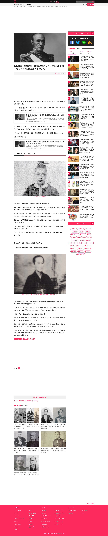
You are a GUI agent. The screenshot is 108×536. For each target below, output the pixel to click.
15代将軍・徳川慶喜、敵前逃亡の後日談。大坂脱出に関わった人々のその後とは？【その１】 (45, 142)
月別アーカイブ (59, 521)
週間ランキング (59, 524)
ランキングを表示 (80, 224)
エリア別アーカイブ (46, 521)
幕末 (17, 400)
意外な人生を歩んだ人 (24, 339)
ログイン (85, 4)
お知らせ (44, 513)
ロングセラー (75, 234)
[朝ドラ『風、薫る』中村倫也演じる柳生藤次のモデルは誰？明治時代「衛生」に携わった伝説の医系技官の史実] (73, 84)
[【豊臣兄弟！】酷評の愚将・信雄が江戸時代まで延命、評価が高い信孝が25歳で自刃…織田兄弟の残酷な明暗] (73, 150)
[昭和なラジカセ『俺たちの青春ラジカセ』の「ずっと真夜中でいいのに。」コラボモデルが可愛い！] (73, 109)
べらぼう (81, 240)
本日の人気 (44, 524)
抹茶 (85, 243)
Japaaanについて (60, 513)
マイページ (44, 518)
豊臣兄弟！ (74, 248)
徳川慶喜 (22, 400)
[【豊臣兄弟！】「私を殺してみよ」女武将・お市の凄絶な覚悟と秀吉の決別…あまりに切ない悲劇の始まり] (73, 134)
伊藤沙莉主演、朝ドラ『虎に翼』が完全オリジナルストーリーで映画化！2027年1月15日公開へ (86, 100)
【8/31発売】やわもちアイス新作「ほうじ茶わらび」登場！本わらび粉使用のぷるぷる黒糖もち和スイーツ (86, 158)
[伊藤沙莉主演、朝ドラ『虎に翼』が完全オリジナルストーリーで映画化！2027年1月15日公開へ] (73, 100)
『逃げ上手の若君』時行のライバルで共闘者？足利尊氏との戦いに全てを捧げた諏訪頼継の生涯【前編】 (86, 175)
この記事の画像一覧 (40, 397)
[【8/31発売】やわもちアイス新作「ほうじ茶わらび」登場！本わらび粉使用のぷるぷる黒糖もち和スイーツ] (73, 159)
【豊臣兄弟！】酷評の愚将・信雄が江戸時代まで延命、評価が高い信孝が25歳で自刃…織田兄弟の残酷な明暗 (86, 150)
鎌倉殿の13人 (81, 254)
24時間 (72, 52)
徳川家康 (79, 243)
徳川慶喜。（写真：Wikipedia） (40, 196)
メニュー (15, 1)
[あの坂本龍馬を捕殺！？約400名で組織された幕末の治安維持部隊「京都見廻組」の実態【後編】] (26, 439)
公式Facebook (72, 42)
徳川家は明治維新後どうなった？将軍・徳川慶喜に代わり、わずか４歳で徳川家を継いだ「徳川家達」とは (53, 426)
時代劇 (89, 237)
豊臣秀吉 (88, 246)
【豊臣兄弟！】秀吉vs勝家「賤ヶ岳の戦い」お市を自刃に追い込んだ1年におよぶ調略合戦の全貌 (86, 58)
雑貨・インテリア (19, 518)
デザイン (91, 243)
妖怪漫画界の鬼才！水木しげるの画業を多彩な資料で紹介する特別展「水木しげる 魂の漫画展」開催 (86, 117)
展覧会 (81, 248)
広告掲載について (46, 516)
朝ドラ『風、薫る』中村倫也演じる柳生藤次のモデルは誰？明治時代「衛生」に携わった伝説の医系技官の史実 (86, 83)
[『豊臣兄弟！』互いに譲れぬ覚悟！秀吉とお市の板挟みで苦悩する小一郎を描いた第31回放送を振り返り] (73, 167)
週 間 (81, 52)
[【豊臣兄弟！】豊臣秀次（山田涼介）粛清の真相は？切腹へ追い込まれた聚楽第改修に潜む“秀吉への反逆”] (73, 142)
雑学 (89, 234)
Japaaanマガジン (23, 6)
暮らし (16, 527)
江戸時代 (35, 400)
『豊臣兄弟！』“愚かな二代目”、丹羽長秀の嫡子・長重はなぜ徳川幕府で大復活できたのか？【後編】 (86, 67)
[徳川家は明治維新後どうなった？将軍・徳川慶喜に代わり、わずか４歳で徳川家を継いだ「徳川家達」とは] (53, 415)
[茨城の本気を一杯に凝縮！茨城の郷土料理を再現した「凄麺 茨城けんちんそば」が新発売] (73, 217)
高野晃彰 (57, 73)
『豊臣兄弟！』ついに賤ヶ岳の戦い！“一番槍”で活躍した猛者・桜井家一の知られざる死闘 (86, 200)
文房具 (73, 246)
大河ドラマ (88, 228)
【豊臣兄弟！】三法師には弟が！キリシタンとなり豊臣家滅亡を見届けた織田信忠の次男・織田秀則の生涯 (86, 75)
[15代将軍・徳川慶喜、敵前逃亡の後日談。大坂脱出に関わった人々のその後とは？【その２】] (40, 48)
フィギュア (80, 246)
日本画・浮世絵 (32, 513)
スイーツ (83, 234)
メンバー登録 (91, 4)
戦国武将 (88, 231)
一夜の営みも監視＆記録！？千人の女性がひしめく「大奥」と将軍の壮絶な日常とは (86, 207)
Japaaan (54, 1)
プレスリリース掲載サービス (80, 33)
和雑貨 (30, 518)
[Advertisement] (40, 20)
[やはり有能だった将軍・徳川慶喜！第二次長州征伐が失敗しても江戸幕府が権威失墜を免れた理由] (53, 439)
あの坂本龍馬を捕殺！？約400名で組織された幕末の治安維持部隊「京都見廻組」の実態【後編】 (26, 450)
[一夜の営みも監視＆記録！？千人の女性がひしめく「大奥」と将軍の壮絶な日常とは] (73, 209)
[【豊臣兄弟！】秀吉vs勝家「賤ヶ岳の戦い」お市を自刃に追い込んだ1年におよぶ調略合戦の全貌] (73, 59)
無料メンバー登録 (60, 518)
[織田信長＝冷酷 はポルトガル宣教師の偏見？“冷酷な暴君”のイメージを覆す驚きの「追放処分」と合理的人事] (73, 192)
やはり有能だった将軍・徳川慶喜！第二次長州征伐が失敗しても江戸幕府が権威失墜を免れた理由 (53, 450)
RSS (90, 42)
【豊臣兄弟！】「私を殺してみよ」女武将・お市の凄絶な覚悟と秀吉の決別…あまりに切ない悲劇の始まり (86, 133)
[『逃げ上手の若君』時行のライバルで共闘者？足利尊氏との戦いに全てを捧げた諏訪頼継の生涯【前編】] (73, 175)
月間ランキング (45, 527)
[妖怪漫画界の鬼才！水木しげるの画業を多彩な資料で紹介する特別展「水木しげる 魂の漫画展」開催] (73, 117)
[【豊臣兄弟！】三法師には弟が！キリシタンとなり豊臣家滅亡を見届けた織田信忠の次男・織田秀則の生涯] (73, 76)
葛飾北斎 (88, 251)
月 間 (89, 52)
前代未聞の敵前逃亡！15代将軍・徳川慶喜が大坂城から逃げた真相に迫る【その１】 (45, 116)
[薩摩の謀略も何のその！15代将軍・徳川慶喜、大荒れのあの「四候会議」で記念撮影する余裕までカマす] (26, 415)
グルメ (16, 521)
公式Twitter (78, 42)
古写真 (16, 529)
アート (16, 513)
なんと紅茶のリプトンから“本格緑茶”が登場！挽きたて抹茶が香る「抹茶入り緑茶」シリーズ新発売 (86, 183)
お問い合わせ (59, 516)
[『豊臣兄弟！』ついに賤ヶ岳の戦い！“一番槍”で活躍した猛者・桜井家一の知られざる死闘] (73, 200)
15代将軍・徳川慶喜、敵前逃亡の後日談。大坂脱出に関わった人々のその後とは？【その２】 (48, 6)
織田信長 (88, 240)
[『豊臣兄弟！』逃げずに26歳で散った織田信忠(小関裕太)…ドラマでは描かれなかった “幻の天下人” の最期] (73, 125)
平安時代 (75, 231)
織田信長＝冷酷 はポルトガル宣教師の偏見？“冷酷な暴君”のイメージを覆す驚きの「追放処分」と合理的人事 (86, 192)
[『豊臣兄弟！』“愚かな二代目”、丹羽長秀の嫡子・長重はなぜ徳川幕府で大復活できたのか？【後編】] (73, 67)
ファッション (18, 516)
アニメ (81, 231)
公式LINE (84, 42)
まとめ (30, 510)
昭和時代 (74, 251)
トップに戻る (91, 503)
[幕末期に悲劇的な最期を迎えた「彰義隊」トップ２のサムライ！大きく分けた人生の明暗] (26, 463)
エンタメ (31, 524)
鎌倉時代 (88, 248)
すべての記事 (18, 510)
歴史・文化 (31, 527)
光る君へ (81, 251)
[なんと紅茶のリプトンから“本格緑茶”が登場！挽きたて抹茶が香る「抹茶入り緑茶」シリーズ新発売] (73, 184)
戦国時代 (81, 228)
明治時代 (72, 243)
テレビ (74, 240)
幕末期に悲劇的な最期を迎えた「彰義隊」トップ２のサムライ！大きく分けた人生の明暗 (26, 473)
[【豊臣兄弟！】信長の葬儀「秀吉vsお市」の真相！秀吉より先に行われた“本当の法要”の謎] (73, 92)
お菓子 (73, 237)
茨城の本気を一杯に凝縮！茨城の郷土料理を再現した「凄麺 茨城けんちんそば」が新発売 (86, 217)
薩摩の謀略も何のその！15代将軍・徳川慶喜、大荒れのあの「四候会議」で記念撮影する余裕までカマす (26, 426)
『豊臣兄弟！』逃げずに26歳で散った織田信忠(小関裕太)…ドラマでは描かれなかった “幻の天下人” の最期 (86, 125)
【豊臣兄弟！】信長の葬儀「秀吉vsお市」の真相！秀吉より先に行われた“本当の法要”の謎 (86, 92)
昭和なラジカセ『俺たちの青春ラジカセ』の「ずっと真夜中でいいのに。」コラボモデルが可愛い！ (86, 108)
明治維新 (29, 400)
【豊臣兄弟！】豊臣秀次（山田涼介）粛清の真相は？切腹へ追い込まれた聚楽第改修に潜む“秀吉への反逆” (86, 142)
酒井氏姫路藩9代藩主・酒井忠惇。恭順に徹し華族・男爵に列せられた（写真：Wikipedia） (40, 294)
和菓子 (30, 521)
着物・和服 (31, 516)
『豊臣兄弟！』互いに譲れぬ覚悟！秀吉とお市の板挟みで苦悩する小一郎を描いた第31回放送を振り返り (86, 167)
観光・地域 (17, 524)
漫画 (84, 237)
